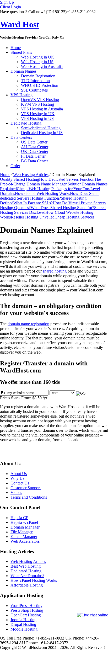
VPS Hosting (21, 95)
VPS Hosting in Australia (42, 109)
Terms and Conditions (28, 497)
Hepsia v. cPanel (24, 522)
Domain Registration (38, 76)
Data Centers (21, 137)
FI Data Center (33, 156)
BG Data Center (34, 161)
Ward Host (19, 24)
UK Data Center (34, 151)
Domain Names (23, 71)
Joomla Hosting (23, 619)
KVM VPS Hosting (37, 104)
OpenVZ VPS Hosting (40, 99)
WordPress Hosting (26, 605)
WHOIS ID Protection (39, 85)
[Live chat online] (92, 615)
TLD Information (35, 80)
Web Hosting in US (37, 62)
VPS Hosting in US (37, 118)
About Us (18, 473)
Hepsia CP (19, 517)
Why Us (17, 478)
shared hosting (55, 271)
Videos (16, 492)
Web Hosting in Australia (42, 66)
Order (15, 165)
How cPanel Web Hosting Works (42, 193)
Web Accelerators (25, 541)
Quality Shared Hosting (19, 179)
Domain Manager (25, 527)
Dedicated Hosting (25, 123)
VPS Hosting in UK (38, 113)
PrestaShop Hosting (26, 610)
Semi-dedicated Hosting (41, 128)
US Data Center (34, 142)
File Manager (21, 532)
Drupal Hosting (23, 624)
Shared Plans (21, 52)
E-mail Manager (23, 536)
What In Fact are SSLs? (33, 203)
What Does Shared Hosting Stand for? (62, 207)
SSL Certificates (34, 90)
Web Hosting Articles (30, 174)
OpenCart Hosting (25, 615)
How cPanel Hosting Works (33, 580)
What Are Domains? (27, 575)
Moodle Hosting (23, 629)
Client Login (10, 7)
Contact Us (19, 483)
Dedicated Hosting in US (42, 132)
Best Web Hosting (25, 566)
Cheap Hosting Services (74, 217)
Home (15, 47)
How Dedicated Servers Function (66, 179)
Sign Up (7, 2)
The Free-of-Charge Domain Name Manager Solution (50, 181)
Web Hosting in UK (37, 57)
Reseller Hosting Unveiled (33, 217)
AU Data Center (34, 147)
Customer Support (25, 488)
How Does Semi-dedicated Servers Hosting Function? (49, 195)
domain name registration (28, 324)
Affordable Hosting (26, 585)
